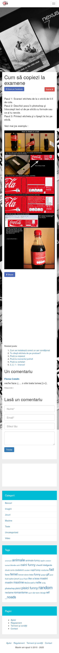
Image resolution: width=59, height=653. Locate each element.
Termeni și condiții (19, 625)
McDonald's (29, 582)
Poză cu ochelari (17, 361)
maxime (18, 582)
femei (14, 574)
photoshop (10, 588)
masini (44, 578)
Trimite (9, 449)
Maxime (8, 520)
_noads (10, 596)
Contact (14, 628)
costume (45, 570)
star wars (36, 592)
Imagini (8, 508)
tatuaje (43, 592)
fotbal (31, 574)
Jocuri (7, 514)
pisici (18, 588)
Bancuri (8, 502)
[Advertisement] (29, 475)
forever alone (23, 574)
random (46, 587)
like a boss (33, 578)
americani (8, 561)
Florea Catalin (11, 378)
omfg (43, 583)
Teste (7, 526)
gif (47, 574)
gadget (43, 575)
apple (42, 560)
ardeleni (48, 561)
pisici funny (29, 587)
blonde (13, 565)
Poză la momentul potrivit (21, 358)
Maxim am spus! (4, 3)
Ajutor (13, 619)
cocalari (27, 570)
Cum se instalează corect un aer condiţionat (30, 350)
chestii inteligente (44, 565)
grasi (51, 575)
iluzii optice (9, 578)
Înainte (49, 89)
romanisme (21, 592)
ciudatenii (19, 570)
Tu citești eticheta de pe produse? (25, 353)
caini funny (28, 564)
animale (18, 559)
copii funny (36, 569)
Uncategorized (11, 532)
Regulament (16, 622)
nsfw (38, 582)
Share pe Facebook (15, 89)
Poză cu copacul (17, 356)
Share (10, 274)
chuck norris (9, 570)
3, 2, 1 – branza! (17, 364)
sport (30, 593)
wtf (48, 592)
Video (7, 538)
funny (37, 574)
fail (51, 569)
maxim (9, 582)
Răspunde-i (8, 388)
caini (18, 565)
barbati (7, 565)
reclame (9, 592)
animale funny (32, 560)
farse (7, 574)
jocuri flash (24, 579)
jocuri (16, 578)
